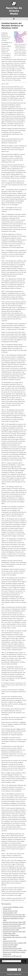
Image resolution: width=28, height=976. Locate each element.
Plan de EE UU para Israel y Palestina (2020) (15, 950)
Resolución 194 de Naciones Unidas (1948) (14, 922)
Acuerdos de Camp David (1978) (11, 926)
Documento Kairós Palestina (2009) (12, 948)
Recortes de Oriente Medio (14, 11)
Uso (13, 974)
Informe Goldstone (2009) (10, 946)
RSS (20, 974)
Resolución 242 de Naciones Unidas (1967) (14, 924)
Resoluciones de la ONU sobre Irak (12, 956)
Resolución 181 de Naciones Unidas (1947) (14, 916)
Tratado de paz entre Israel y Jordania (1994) (14, 943)
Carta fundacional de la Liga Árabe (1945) (14, 914)
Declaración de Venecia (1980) (11, 929)
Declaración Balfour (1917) (10, 912)
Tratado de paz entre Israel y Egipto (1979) (14, 928)
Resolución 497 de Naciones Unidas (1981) (14, 931)
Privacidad (9, 974)
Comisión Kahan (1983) (9, 933)
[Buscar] (19, 969)
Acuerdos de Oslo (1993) (9, 941)
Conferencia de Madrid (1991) (11, 935)
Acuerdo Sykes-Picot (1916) (10, 911)
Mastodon (16, 974)
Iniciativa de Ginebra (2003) (10, 944)
